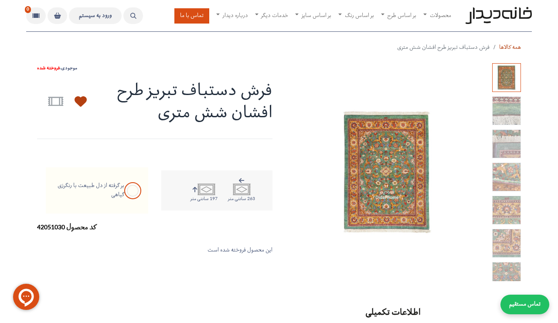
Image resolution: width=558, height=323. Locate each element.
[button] (133, 15)
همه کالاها (510, 48)
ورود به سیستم (95, 16)
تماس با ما (192, 16)
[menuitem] (437, 16)
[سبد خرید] (57, 15)
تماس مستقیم (525, 304)
